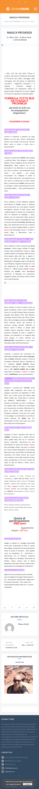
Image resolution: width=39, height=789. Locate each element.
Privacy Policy (23, 786)
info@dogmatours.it (11, 768)
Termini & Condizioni (11, 786)
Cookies (31, 786)
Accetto (27, 784)
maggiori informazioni (15, 784)
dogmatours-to (10, 771)
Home (6, 21)
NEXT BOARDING (14, 21)
